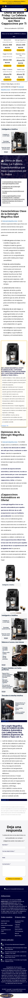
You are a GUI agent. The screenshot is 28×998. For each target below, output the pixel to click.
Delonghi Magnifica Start (10, 221)
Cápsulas (17, 925)
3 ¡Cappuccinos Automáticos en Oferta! (13, 192)
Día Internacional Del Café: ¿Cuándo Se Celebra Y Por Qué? (15, 952)
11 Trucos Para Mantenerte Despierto (15, 944)
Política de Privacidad (7, 925)
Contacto (3, 933)
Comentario (6, 864)
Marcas (17, 933)
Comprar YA (7, 50)
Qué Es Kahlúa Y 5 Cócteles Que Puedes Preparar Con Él (16, 960)
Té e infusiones (19, 931)
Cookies (3, 927)
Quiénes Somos (5, 921)
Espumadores (18, 929)
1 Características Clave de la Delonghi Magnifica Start (11, 183)
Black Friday (18, 935)
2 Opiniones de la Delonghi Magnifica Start (11, 187)
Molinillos (17, 927)
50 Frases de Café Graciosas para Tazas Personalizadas (16, 948)
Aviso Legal (4, 923)
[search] (25, 9)
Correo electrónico (8, 851)
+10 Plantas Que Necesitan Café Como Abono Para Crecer (15, 956)
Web (3, 858)
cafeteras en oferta (18, 1)
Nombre (5, 845)
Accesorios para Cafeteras (19, 921)
